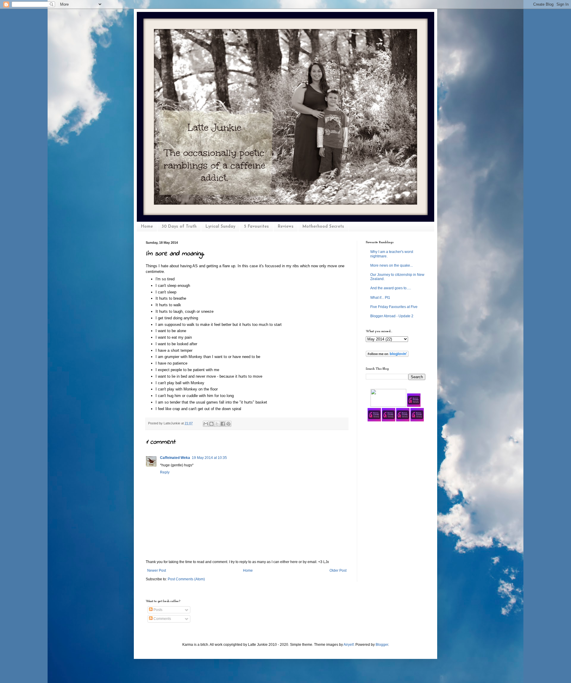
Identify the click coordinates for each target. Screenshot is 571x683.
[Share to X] (217, 424)
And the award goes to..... (390, 288)
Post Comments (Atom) (186, 579)
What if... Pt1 (380, 298)
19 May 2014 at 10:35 (209, 458)
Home (147, 226)
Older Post (338, 570)
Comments (162, 619)
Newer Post (156, 570)
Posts (157, 610)
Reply (165, 472)
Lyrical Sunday (220, 226)
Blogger (382, 645)
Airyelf (348, 645)
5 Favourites (256, 226)
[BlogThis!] (211, 424)
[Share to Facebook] (223, 424)
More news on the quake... (391, 265)
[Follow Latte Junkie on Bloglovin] (387, 356)
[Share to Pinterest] (228, 424)
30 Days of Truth (179, 226)
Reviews (286, 226)
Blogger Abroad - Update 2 (391, 316)
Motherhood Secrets (323, 226)
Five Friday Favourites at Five (394, 307)
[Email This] (206, 424)
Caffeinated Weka (175, 458)
